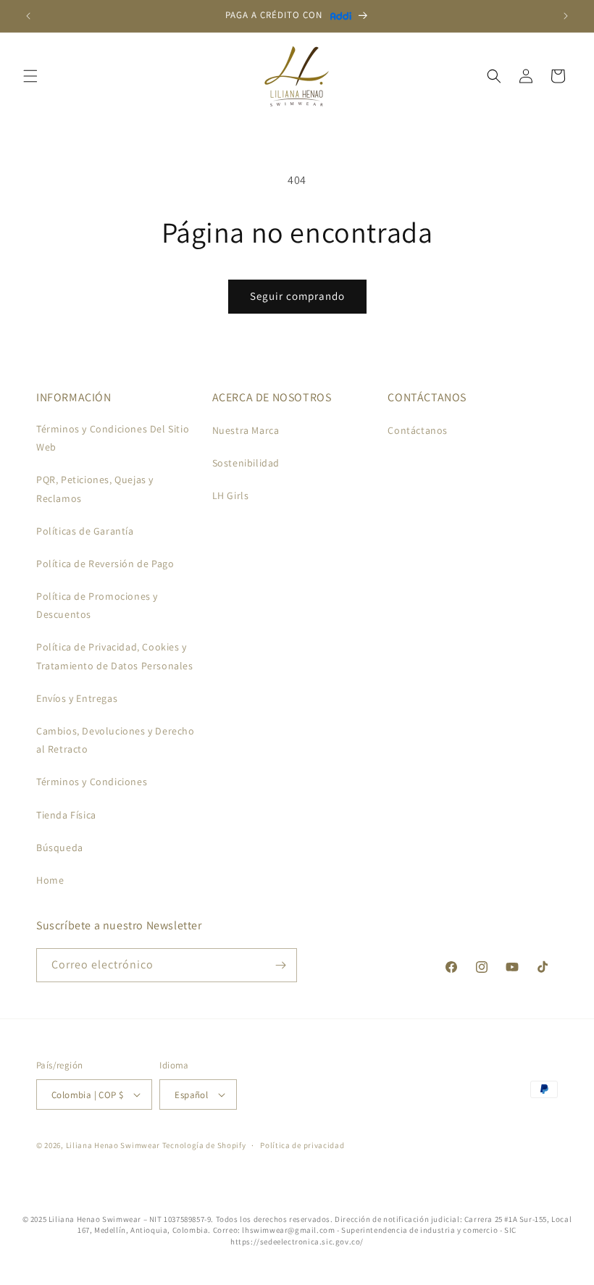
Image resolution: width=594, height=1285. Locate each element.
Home (50, 880)
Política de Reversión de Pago (105, 563)
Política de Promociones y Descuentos (97, 605)
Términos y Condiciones (91, 781)
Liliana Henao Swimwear (113, 1145)
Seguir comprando (297, 296)
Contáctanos (418, 430)
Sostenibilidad (246, 462)
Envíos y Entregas (76, 698)
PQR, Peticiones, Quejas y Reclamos (95, 488)
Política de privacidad (302, 1145)
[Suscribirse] (280, 965)
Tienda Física (66, 814)
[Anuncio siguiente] (566, 16)
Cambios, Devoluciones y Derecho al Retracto (115, 739)
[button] (30, 76)
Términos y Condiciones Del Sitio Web (112, 437)
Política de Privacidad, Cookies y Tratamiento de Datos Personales (114, 655)
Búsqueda (59, 847)
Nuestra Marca (246, 430)
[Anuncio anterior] (28, 16)
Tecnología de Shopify (204, 1145)
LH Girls (230, 495)
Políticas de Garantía (85, 530)
